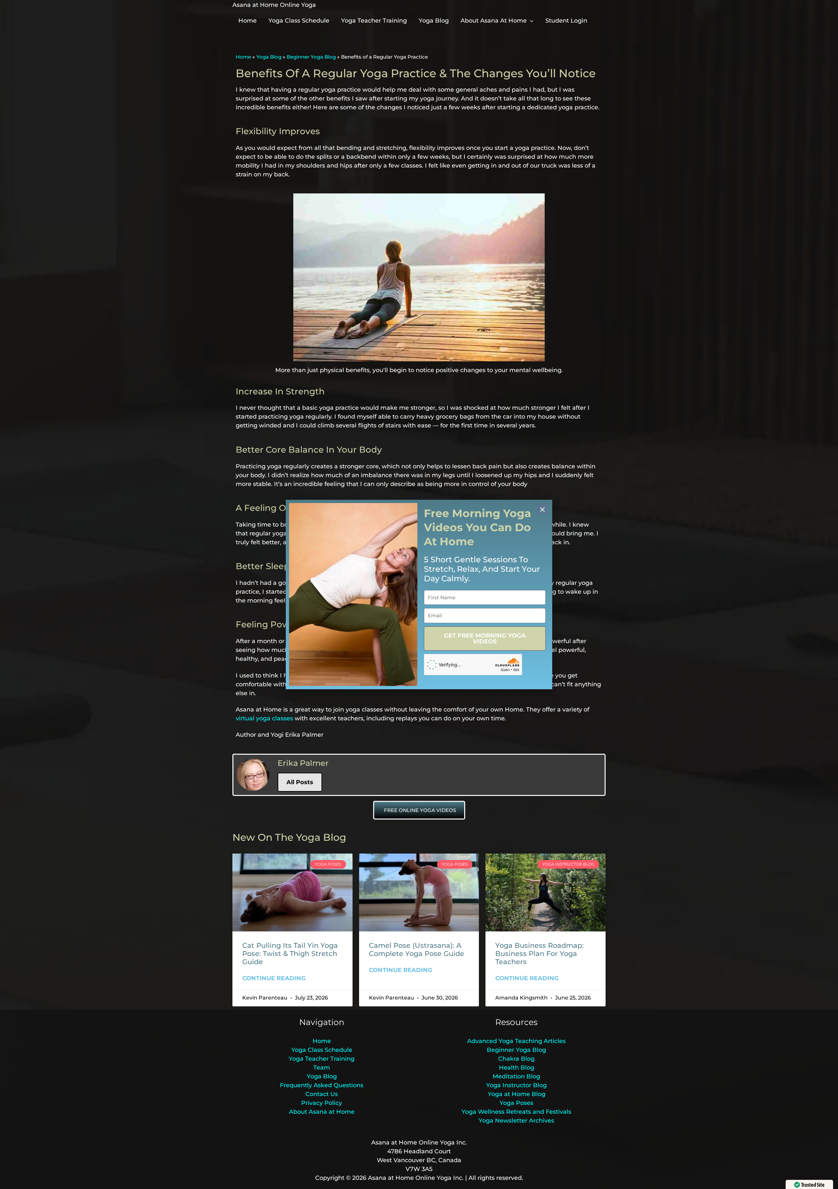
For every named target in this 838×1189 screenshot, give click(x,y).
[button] (542, 509)
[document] (419, 594)
